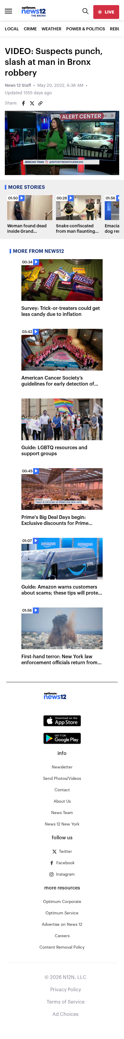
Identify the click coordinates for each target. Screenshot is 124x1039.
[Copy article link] (40, 103)
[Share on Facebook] (23, 103)
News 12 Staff (18, 85)
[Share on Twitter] (31, 103)
